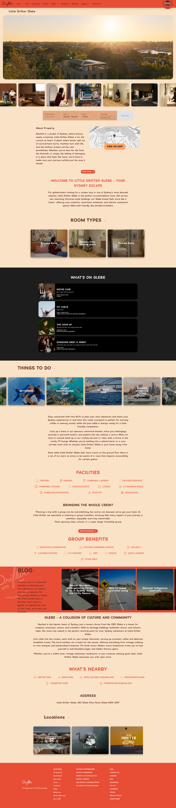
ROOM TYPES (85, 220)
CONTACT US (114, 772)
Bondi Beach (57, 776)
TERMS (112, 792)
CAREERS (113, 776)
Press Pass (96, 4)
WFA (111, 779)
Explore (84, 4)
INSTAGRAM (114, 782)
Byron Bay (57, 779)
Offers (53, 4)
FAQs (112, 769)
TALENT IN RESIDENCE (84, 772)
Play (27, 4)
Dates (65, 114)
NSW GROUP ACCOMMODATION (87, 782)
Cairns (55, 782)
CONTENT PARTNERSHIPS (85, 769)
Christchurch (57, 772)
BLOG (25, 570)
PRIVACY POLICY (116, 795)
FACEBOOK (114, 789)
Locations (54, 717)
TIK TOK (112, 785)
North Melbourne (59, 795)
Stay (19, 4)
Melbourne (57, 792)
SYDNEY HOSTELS (82, 779)
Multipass (65, 4)
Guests (84, 114)
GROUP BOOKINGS (87, 531)
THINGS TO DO (34, 368)
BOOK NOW (86, 172)
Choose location (49, 114)
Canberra (56, 785)
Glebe (55, 789)
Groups (45, 4)
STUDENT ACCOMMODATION (86, 776)
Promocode (104, 114)
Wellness (75, 4)
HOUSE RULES (115, 799)
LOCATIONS (57, 769)
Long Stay (36, 4)
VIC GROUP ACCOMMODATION (87, 785)
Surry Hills (57, 799)
